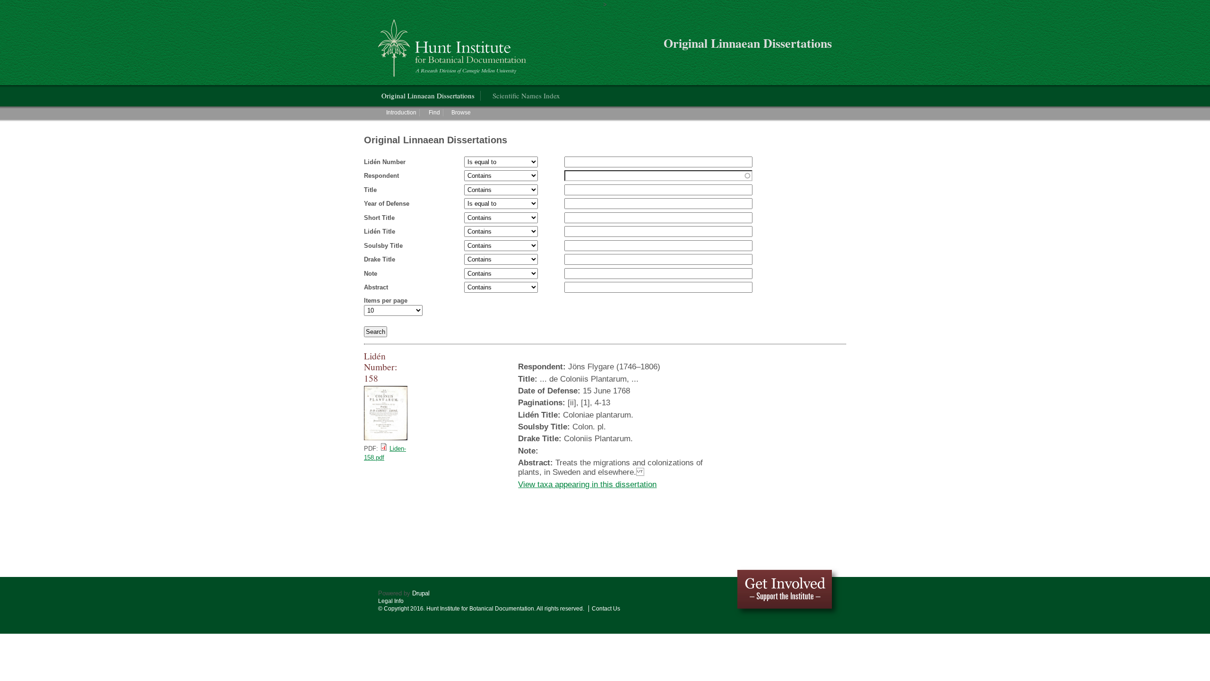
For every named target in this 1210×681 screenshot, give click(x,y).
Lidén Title (379, 231)
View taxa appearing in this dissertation (587, 484)
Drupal (421, 593)
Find (434, 112)
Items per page (385, 300)
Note (370, 273)
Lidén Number (385, 162)
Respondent (381, 175)
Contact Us (606, 608)
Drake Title (379, 259)
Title (370, 189)
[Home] (453, 44)
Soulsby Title (383, 245)
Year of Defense (386, 203)
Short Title (379, 217)
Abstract (376, 287)
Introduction (401, 112)
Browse (461, 112)
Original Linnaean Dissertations (428, 95)
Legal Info (391, 601)
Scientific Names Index (526, 95)
